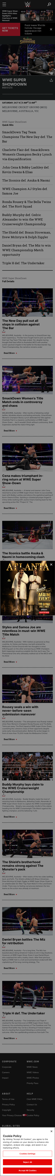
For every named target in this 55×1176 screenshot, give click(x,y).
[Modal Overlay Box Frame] (27, 588)
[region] (27, 1151)
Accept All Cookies (27, 1170)
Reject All (27, 1162)
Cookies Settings (27, 1153)
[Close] (51, 1131)
